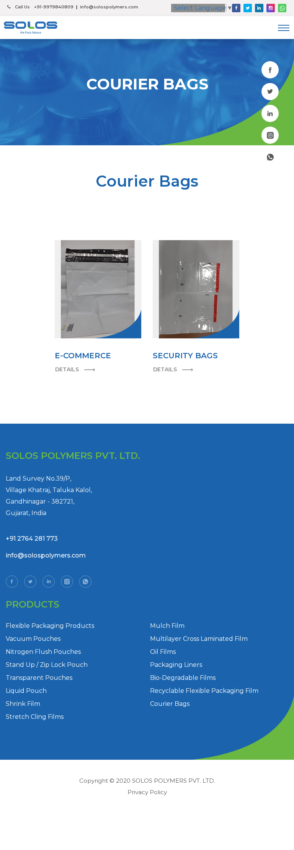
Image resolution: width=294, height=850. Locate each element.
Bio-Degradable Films (183, 677)
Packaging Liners (176, 664)
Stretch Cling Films (35, 716)
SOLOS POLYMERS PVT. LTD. (173, 780)
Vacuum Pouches (33, 638)
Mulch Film (167, 625)
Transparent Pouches (39, 677)
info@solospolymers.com (109, 7)
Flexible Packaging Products (50, 625)
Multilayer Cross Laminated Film (199, 638)
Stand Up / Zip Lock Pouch (47, 664)
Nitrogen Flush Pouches (43, 651)
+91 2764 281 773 (32, 538)
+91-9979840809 (54, 7)
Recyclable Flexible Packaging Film (204, 690)
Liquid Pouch (26, 690)
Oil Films (163, 651)
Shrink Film (23, 703)
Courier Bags (169, 703)
